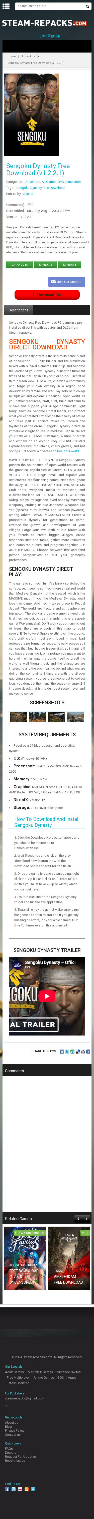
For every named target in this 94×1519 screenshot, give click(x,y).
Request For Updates (20, 1456)
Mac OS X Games (40, 1372)
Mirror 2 (45, 264)
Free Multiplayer (18, 1377)
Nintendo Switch (69, 1372)
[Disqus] (47, 1147)
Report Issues (15, 1460)
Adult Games (14, 1372)
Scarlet (28, 194)
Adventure (28, 56)
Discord (11, 1452)
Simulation (73, 182)
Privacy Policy (14, 1430)
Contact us (13, 1434)
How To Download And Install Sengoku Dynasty (46, 822)
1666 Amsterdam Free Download (68, 1277)
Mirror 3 (69, 264)
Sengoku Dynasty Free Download (41, 188)
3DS (61, 1377)
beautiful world (68, 451)
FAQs (9, 1448)
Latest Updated (18, 1383)
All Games (49, 182)
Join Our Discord (69, 282)
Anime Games (44, 1377)
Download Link (50, 294)
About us (11, 1422)
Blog (8, 1426)
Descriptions (18, 310)
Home (12, 56)
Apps (72, 1377)
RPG (61, 182)
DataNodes (20, 264)
